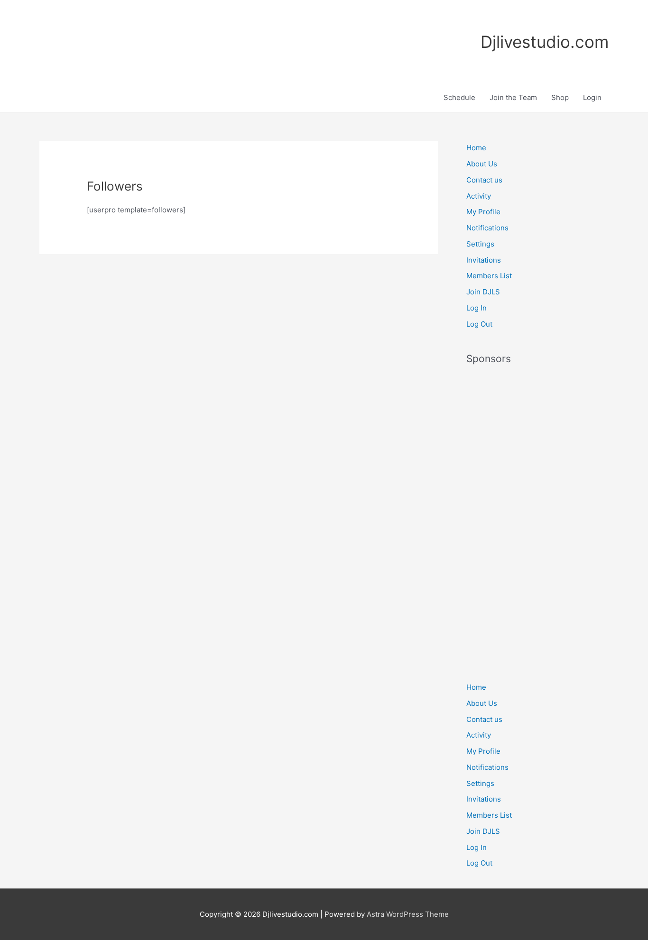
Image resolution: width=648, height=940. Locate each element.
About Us (481, 163)
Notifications (487, 227)
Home (476, 147)
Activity (478, 196)
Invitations (483, 260)
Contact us (484, 179)
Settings (480, 243)
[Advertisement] (537, 518)
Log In (476, 307)
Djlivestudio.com (545, 42)
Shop (560, 97)
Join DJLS (483, 291)
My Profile (483, 211)
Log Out (479, 324)
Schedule (459, 97)
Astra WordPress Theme (408, 914)
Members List (489, 275)
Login (592, 97)
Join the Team (513, 97)
